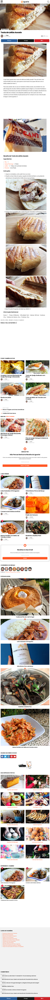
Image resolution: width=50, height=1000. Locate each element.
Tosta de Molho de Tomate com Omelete (36, 398)
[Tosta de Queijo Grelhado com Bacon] (37, 367)
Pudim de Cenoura (32, 515)
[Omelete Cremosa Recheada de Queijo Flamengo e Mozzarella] (12, 367)
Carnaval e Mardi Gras (37, 842)
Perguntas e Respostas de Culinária (12, 572)
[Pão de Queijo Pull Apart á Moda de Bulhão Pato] (37, 428)
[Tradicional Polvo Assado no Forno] (12, 892)
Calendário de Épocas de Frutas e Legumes (11, 943)
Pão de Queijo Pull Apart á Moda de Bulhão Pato (37, 439)
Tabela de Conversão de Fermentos (9, 938)
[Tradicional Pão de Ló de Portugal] (25, 596)
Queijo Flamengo (9, 164)
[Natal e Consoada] (37, 781)
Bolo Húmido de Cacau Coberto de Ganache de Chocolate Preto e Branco (20, 979)
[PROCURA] (48, 1)
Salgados (16, 395)
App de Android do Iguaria (7, 934)
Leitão (6, 166)
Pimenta (7, 168)
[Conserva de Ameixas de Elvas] (12, 503)
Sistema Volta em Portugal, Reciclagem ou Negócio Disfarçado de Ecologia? (20, 983)
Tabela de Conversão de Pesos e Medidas (11, 939)
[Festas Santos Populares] (37, 816)
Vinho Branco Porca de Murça (35, 491)
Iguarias (11, 395)
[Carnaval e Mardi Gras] (37, 834)
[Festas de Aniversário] (12, 851)
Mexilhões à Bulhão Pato (33, 536)
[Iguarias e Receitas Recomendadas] (12, 781)
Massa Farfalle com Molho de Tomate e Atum (10, 536)
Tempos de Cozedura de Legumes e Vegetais (11, 945)
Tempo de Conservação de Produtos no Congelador (13, 946)
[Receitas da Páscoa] (12, 799)
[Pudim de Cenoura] (37, 504)
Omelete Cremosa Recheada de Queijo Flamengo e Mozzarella (11, 376)
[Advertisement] (25, 108)
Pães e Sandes (37, 373)
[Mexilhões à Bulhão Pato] (37, 527)
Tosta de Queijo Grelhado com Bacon (35, 376)
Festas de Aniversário (12, 859)
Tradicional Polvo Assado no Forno (9, 900)
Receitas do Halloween (12, 842)
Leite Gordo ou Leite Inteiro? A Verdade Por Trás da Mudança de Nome (19, 976)
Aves (2, 373)
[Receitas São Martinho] (12, 816)
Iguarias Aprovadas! (12, 789)
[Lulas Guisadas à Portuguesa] (12, 482)
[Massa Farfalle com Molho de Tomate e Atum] (12, 527)
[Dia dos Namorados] (37, 851)
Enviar (25, 558)
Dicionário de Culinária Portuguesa (9, 936)
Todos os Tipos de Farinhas (8, 942)
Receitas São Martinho (12, 824)
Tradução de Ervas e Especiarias (9, 941)
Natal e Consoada (37, 789)
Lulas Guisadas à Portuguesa (10, 491)
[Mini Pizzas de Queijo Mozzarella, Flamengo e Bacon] (12, 425)
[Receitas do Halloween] (12, 834)
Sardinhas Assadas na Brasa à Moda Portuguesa (14, 989)
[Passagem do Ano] (37, 799)
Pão (6, 162)
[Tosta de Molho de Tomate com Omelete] (37, 389)
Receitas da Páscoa (12, 807)
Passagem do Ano (37, 807)
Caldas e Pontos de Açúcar (7, 937)
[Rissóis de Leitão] (12, 389)
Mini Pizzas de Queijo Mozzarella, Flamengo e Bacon (11, 434)
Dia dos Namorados (38, 859)
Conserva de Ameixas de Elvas (10, 511)
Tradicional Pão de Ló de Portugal (25, 617)
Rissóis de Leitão (6, 397)
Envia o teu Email (25, 465)
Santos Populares (37, 824)
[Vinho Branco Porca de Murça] (37, 482)
